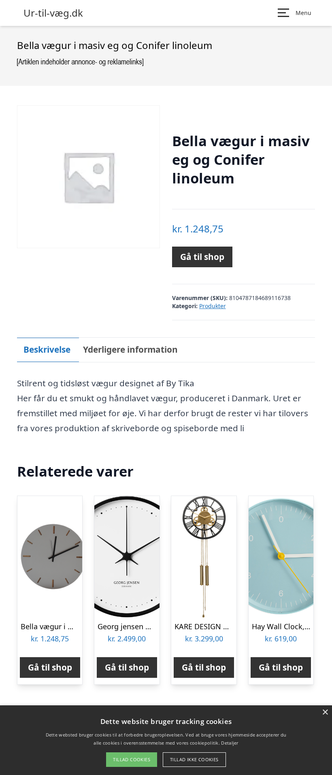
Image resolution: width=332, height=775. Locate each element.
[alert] (166, 740)
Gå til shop (202, 256)
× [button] (325, 712)
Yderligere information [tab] (130, 349)
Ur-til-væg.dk (53, 12)
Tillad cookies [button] (131, 759)
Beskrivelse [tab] (46, 349)
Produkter (212, 306)
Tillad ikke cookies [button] (194, 759)
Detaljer (229, 743)
